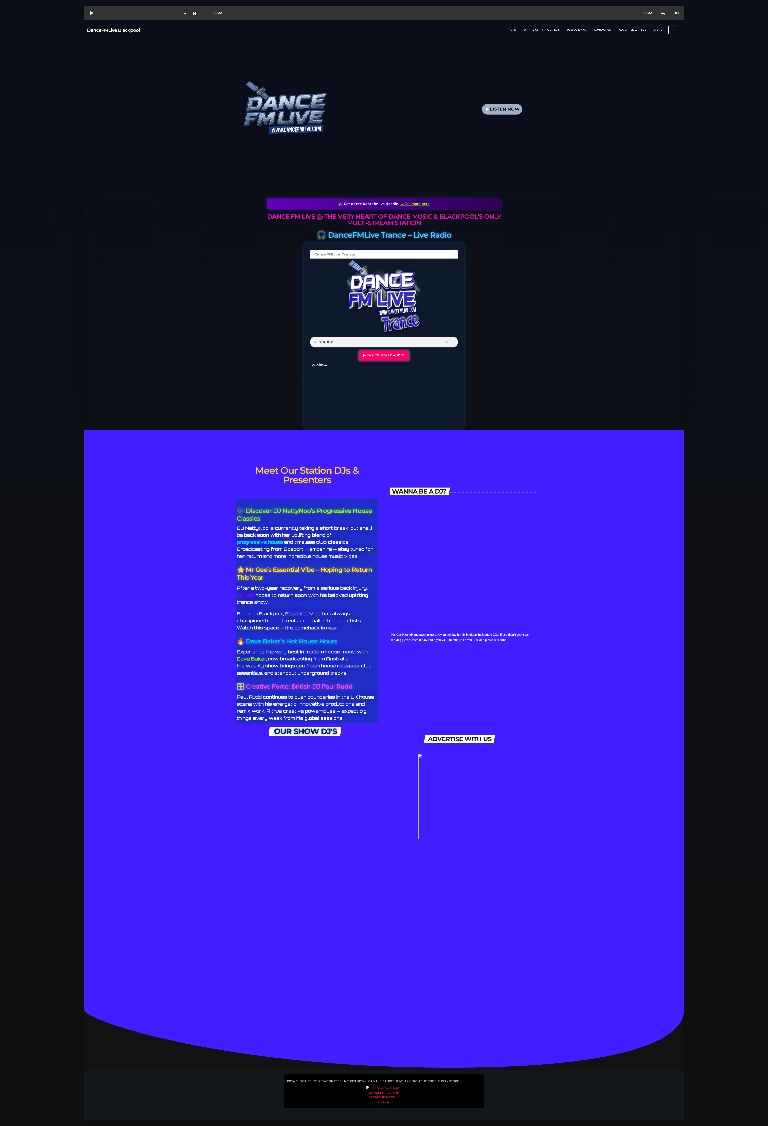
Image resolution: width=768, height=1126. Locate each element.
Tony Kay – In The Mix (261, 905)
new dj (247, 1017)
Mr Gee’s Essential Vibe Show (269, 793)
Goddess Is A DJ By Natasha (342, 849)
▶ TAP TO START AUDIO (384, 355)
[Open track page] (205, 13)
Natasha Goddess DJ (461, 590)
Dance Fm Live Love (260, 961)
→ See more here (415, 203)
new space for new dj (335, 905)
